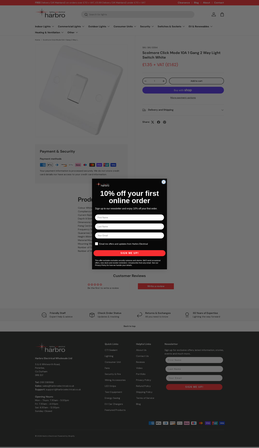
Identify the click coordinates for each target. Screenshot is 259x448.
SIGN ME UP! (130, 253)
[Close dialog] (163, 182)
